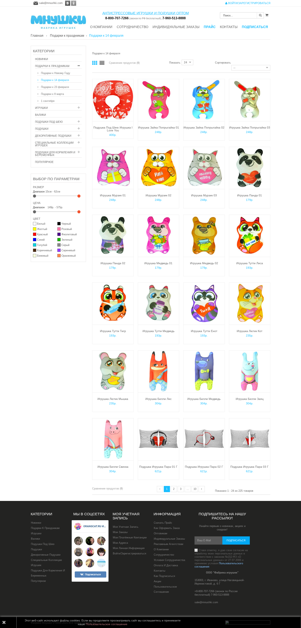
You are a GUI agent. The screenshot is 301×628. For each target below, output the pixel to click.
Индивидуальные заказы (169, 538)
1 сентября (47, 100)
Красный (42, 234)
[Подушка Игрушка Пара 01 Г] (158, 438)
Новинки (41, 59)
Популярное (44, 162)
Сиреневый (68, 250)
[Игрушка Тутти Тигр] (113, 303)
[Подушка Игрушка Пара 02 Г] (204, 438)
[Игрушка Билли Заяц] (249, 370)
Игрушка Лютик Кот (249, 331)
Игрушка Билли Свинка (112, 466)
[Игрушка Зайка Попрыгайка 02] (204, 99)
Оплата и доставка (166, 565)
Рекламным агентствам (168, 544)
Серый (65, 245)
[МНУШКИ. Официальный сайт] (58, 20)
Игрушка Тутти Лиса (249, 263)
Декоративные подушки (53, 135)
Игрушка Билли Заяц (250, 398)
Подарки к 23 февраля (54, 87)
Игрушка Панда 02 (113, 263)
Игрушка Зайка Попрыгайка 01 (158, 127)
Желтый (42, 229)
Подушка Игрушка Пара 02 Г (204, 466)
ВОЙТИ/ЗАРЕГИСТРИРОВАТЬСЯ (248, 3)
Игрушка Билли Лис (158, 398)
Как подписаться (164, 576)
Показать (174, 62)
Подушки (41, 128)
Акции (157, 581)
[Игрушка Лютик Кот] (249, 303)
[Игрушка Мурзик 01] (113, 167)
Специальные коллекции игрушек (54, 144)
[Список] (102, 63)
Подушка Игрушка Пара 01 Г (158, 466)
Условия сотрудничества (169, 560)
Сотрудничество (164, 554)
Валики (40, 114)
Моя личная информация (129, 548)
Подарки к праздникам (52, 66)
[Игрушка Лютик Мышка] (113, 370)
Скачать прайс (163, 522)
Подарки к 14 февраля (54, 80)
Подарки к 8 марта (52, 94)
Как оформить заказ (167, 528)
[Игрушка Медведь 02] (204, 235)
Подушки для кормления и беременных (55, 154)
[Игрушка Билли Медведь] (204, 370)
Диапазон (39, 191)
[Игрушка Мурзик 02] (158, 167)
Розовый (66, 229)
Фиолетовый (69, 234)
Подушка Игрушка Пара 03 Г (249, 466)
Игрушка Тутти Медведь (158, 331)
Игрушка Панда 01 (249, 195)
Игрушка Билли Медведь (204, 398)
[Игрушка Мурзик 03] (204, 167)
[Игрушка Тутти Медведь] (158, 303)
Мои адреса (120, 542)
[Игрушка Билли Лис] (158, 370)
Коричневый (44, 250)
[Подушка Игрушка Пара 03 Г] (249, 438)
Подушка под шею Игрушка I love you (112, 129)
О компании (161, 549)
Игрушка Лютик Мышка (112, 398)
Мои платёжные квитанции (130, 537)
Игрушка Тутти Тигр (113, 331)
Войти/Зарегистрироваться (129, 553)
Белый (41, 223)
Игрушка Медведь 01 (158, 263)
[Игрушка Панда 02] (113, 235)
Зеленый (66, 239)
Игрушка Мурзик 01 (113, 195)
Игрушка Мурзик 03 (204, 195)
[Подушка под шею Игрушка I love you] (113, 99)
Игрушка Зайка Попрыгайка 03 (249, 127)
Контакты (159, 570)
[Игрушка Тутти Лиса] (249, 235)
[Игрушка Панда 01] (249, 167)
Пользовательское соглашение (165, 589)
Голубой (42, 245)
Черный (66, 223)
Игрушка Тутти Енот (204, 331)
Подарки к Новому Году (55, 73)
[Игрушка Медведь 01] (158, 235)
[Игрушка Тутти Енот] (204, 303)
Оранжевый (68, 255)
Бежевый (42, 255)
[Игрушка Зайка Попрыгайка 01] (158, 99)
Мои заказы (120, 532)
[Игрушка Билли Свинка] (113, 438)
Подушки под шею (49, 121)
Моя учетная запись (126, 516)
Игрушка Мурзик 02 (158, 195)
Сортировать (223, 62)
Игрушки (41, 107)
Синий (41, 239)
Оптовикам (160, 533)
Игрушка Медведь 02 (204, 263)
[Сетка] (94, 63)
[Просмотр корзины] (266, 15)
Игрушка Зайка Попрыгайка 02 (203, 127)
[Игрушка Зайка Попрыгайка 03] (249, 99)
